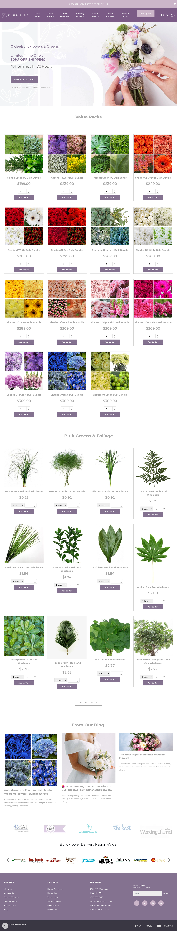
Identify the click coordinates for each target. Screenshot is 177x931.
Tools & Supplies (110, 14)
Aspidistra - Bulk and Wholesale (110, 567)
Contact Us (9, 893)
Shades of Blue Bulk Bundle (67, 395)
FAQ (6, 909)
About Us (8, 889)
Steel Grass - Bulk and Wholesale (24, 567)
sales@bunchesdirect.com (101, 901)
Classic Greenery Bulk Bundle (24, 178)
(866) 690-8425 (96, 897)
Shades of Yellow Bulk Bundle (24, 322)
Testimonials (52, 897)
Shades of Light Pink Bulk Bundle (110, 322)
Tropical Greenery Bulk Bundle (110, 178)
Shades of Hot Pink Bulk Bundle (153, 322)
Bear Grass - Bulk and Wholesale (24, 491)
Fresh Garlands (95, 14)
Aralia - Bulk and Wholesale (153, 587)
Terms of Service (54, 901)
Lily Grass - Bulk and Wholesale (110, 491)
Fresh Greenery (64, 14)
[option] (88, 64)
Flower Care (52, 893)
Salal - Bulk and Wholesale (110, 659)
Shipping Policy (10, 901)
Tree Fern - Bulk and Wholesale (67, 491)
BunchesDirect (20, 925)
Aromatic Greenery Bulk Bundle (110, 250)
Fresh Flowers (50, 14)
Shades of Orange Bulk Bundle (153, 178)
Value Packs (37, 14)
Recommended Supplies (100, 905)
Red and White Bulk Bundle (24, 250)
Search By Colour (125, 14)
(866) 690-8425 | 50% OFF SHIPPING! (89, 4)
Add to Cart (24, 197)
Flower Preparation (55, 889)
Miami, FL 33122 (97, 893)
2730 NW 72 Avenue (99, 889)
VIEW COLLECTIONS (24, 80)
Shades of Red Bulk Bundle (67, 250)
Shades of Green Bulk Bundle (110, 395)
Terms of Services (11, 897)
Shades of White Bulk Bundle (153, 250)
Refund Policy (53, 905)
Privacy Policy (10, 905)
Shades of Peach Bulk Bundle (67, 322)
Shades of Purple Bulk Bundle (24, 395)
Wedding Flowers (80, 14)
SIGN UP (166, 893)
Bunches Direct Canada (100, 909)
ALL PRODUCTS (88, 702)
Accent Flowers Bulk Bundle (67, 178)
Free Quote (145, 14)
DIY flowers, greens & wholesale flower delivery (32, 88)
